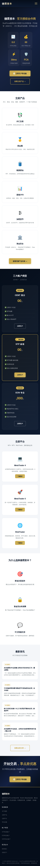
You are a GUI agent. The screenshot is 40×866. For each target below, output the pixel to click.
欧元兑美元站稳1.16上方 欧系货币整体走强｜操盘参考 (19, 709)
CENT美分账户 (6, 839)
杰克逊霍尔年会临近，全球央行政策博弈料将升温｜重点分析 (20, 730)
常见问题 (4, 822)
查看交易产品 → (20, 81)
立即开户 (20, 326)
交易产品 (4, 815)
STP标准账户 (6, 832)
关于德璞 (4, 811)
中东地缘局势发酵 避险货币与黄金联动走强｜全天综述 (19, 689)
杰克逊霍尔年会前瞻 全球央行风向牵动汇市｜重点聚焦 (19, 669)
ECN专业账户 (6, 835)
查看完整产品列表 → (20, 261)
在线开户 (4, 852)
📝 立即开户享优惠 (20, 73)
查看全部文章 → (20, 748)
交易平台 (4, 818)
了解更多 (20, 476)
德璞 (7, 3)
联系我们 (4, 849)
